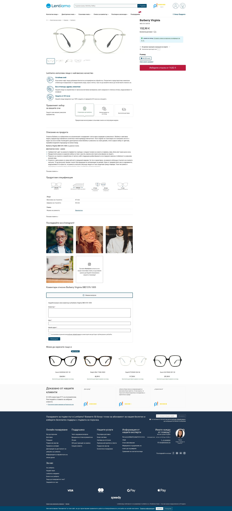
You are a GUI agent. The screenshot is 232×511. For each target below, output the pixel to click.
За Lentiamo (50, 468)
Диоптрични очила (55, 20)
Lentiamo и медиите (52, 474)
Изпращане (54, 339)
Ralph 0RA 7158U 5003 (97, 372)
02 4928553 (166, 440)
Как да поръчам (51, 434)
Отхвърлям (168, 508)
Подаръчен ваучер (52, 443)
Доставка (49, 437)
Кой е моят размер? (146, 62)
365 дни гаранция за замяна (81, 443)
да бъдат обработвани (74, 334)
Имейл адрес (52, 327)
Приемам (159, 508)
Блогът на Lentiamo (52, 476)
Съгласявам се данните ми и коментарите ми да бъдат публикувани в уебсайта (81, 334)
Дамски (66, 20)
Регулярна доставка (103, 434)
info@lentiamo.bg (165, 442)
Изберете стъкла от (162, 67)
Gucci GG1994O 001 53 (167, 372)
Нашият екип (50, 471)
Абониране (181, 416)
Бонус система (102, 437)
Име (50, 320)
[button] (51, 61)
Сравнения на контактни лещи (132, 451)
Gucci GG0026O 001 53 (62, 372)
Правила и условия (52, 446)
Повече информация (147, 508)
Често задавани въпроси (80, 434)
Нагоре (67, 504)
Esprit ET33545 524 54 (132, 372)
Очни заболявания (128, 443)
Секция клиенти (77, 446)
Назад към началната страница (55, 504)
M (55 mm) (146, 58)
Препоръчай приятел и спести (107, 443)
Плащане (49, 440)
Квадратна (79, 210)
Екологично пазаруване (105, 449)
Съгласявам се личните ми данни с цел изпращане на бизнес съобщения (168, 420)
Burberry (73, 20)
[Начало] (47, 20)
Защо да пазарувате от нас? (55, 479)
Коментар (51, 307)
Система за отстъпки (104, 440)
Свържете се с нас (52, 482)
